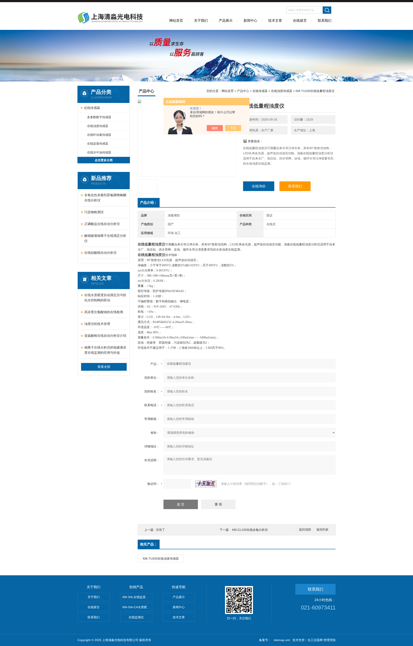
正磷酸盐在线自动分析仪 (102, 224)
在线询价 (259, 186)
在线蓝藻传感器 (97, 143)
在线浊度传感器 (97, 126)
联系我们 (324, 20)
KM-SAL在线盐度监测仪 (137, 597)
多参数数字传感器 (99, 117)
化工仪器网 (315, 640)
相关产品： (148, 544)
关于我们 (201, 20)
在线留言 (300, 20)
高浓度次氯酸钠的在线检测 (103, 312)
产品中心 (243, 91)
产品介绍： (148, 202)
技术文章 (275, 20)
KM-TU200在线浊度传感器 (161, 558)
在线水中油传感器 (99, 152)
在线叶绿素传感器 (99, 134)
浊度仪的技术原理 (97, 324)
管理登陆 (330, 640)
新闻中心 (250, 20)
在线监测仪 (136, 617)
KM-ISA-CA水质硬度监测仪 (137, 607)
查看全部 (103, 367)
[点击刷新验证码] (206, 483)
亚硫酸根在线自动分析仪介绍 (105, 335)
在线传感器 (92, 108)
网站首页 (176, 20)
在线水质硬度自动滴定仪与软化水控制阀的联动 (105, 297)
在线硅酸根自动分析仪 (100, 252)
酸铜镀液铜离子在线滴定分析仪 (105, 238)
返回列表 (322, 529)
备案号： (265, 640)
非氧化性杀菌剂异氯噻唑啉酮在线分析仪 (105, 197)
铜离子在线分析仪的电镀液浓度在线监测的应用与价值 (105, 350)
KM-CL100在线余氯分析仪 (250, 529)
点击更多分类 (104, 160)
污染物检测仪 (94, 212)
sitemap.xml (282, 640)
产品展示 (226, 20)
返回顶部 (305, 529)
